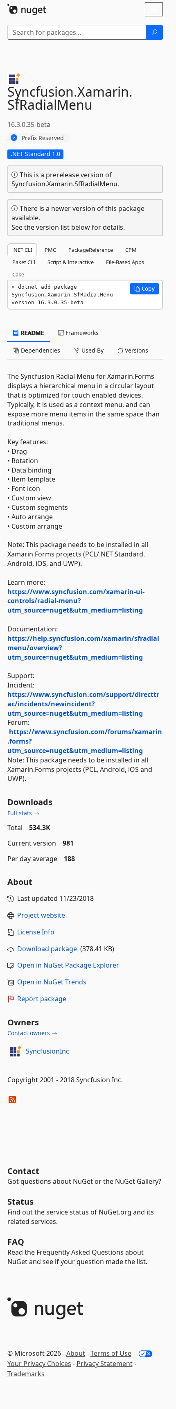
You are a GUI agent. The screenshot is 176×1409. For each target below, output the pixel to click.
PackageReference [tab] (90, 249)
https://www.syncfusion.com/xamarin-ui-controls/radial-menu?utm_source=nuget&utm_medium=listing (75, 601)
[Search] (154, 32)
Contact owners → (32, 1033)
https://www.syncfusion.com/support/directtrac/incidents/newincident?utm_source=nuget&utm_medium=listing (83, 704)
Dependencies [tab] (39, 350)
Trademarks (26, 1373)
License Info (35, 931)
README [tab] (31, 333)
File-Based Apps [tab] (125, 262)
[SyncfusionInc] (15, 1051)
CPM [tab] (131, 249)
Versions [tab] (135, 350)
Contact (23, 1170)
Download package (47, 948)
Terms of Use (110, 1353)
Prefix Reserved (43, 138)
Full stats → (23, 813)
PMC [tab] (50, 249)
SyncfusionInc (47, 1051)
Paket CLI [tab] (23, 262)
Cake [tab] (18, 274)
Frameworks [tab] (81, 333)
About (75, 1353)
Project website (41, 915)
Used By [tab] (92, 350)
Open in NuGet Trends (51, 981)
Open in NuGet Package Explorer (68, 965)
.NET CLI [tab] (22, 249)
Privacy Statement (105, 1363)
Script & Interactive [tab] (70, 262)
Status (20, 1201)
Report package (41, 998)
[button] (144, 288)
